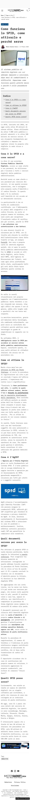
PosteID (4, 242)
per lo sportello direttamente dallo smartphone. (14, 395)
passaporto (5, 620)
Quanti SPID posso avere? (16, 117)
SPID (9, 252)
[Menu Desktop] (2, 10)
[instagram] (15, 771)
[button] (28, 10)
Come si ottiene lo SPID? (16, 105)
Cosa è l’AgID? (11, 108)
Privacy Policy (20, 782)
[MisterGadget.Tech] (16, 10)
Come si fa (4, 24)
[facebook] (12, 771)
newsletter (5, 759)
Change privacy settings (22, 798)
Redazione (8, 782)
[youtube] (18, 771)
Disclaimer (15, 785)
